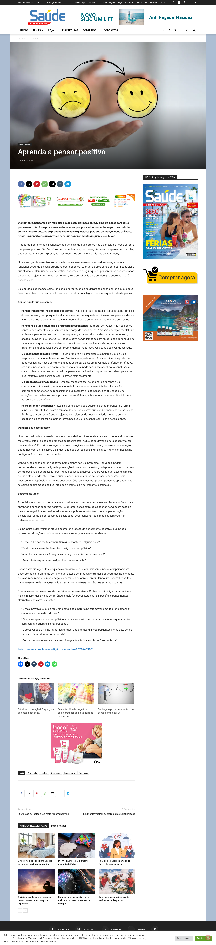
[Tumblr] (190, 2)
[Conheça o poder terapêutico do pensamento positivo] (116, 693)
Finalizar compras (157, 2)
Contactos (111, 30)
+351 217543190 (33, 2)
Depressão (55, 773)
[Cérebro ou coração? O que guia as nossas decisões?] (36, 693)
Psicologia (83, 773)
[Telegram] (67, 184)
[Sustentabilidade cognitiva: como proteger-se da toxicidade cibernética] (76, 693)
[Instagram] (178, 2)
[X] (195, 2)
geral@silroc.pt (58, 2)
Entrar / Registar (109, 2)
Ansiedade (32, 773)
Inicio (24, 30)
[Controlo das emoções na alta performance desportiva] (117, 881)
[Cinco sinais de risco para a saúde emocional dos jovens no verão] (36, 845)
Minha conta (141, 2)
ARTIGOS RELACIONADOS (33, 825)
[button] (194, 30)
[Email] (52, 184)
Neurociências (25, 144)
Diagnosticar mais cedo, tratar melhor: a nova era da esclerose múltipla (74, 900)
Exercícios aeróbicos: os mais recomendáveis (43, 813)
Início (20, 38)
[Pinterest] (184, 2)
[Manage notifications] (208, 937)
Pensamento (69, 773)
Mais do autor (58, 825)
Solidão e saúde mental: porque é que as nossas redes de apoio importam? (34, 900)
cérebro (43, 773)
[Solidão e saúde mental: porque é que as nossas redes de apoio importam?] (36, 881)
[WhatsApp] (44, 184)
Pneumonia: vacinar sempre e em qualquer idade (108, 813)
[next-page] (25, 910)
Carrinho (129, 2)
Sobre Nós (89, 30)
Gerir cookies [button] (184, 938)
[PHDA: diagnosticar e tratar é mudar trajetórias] (76, 845)
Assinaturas (70, 30)
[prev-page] (20, 910)
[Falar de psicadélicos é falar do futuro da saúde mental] (117, 845)
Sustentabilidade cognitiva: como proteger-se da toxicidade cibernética (75, 712)
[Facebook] (173, 2)
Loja (120, 2)
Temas (37, 30)
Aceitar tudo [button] (203, 938)
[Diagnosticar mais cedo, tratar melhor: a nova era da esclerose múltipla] (76, 881)
